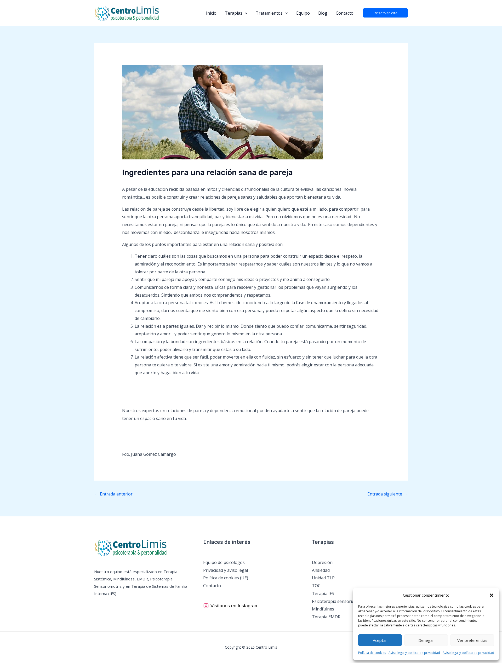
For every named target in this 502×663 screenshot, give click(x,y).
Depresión (322, 562)
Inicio (211, 13)
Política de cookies (372, 652)
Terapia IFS (323, 593)
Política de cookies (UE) (225, 578)
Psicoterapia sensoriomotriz (339, 601)
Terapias (233, 13)
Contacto (344, 13)
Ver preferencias (472, 640)
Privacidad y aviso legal (225, 570)
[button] (491, 595)
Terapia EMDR (326, 617)
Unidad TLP (323, 578)
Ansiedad (321, 570)
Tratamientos (269, 13)
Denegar (426, 640)
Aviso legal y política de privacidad (414, 652)
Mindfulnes (323, 609)
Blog (322, 13)
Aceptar (380, 640)
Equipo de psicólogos (224, 562)
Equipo (303, 13)
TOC (316, 586)
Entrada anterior (114, 494)
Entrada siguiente (387, 494)
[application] (245, 13)
